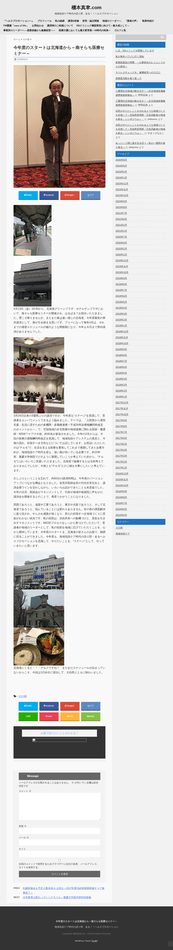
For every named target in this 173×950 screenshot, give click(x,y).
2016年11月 (122, 479)
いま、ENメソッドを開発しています (135, 50)
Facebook (49, 195)
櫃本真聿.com (86, 7)
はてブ (91, 195)
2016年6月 (121, 509)
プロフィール (45, 20)
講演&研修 (73, 20)
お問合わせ (38, 25)
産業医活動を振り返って (129, 78)
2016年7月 (121, 503)
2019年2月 (121, 319)
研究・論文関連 (90, 20)
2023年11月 (122, 189)
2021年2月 (121, 225)
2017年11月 (122, 408)
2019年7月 (121, 290)
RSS (71, 716)
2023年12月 (122, 183)
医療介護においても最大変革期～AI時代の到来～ (85, 30)
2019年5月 (121, 302)
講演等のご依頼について (60, 25)
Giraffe (94, 941)
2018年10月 (122, 343)
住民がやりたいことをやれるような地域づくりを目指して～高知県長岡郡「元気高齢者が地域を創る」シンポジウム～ (140, 115)
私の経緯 (60, 20)
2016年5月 (121, 515)
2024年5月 (121, 165)
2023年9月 (121, 201)
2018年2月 (121, 390)
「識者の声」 (132, 20)
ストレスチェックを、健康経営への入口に (138, 72)
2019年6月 (121, 296)
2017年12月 (122, 402)
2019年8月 (121, 284)
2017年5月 (121, 444)
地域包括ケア (123, 533)
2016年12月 (122, 473)
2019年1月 (121, 325)
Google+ (71, 195)
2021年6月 (121, 219)
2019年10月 (122, 272)
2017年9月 (121, 420)
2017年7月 (121, 432)
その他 (23, 696)
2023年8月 (121, 207)
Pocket (49, 716)
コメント (25, 791)
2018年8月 (121, 355)
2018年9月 (121, 349)
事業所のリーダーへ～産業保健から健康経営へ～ (29, 30)
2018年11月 (122, 337)
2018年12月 (122, 331)
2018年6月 (121, 367)
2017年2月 (121, 461)
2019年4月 (121, 307)
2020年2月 (121, 248)
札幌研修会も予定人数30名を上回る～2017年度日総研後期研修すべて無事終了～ (63, 890)
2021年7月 (121, 213)
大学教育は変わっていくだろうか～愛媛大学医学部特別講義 (57, 897)
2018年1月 (121, 396)
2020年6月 (121, 242)
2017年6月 (121, 438)
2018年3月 (121, 384)
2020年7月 (121, 236)
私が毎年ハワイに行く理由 (130, 56)
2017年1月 (121, 467)
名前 (23, 826)
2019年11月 (122, 266)
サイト (22, 849)
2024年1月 (121, 177)
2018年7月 (121, 361)
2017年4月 (121, 450)
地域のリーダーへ (111, 20)
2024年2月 (121, 171)
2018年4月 (121, 378)
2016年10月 (122, 485)
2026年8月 (121, 159)
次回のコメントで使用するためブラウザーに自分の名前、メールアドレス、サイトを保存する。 (59, 866)
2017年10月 (122, 414)
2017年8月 (121, 426)
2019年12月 (122, 260)
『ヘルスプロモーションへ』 (18, 20)
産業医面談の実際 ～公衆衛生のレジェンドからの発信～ (140, 64)
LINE (28, 716)
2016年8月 (121, 497)
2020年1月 (121, 254)
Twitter (29, 195)
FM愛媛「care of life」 (16, 25)
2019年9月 (121, 278)
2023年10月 (122, 195)
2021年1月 (121, 231)
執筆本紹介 (148, 20)
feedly (92, 716)
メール (24, 837)
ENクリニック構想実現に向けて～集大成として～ (103, 25)
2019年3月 (121, 313)
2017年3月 (121, 455)
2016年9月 (121, 491)
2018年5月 (121, 373)
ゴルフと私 (120, 30)
